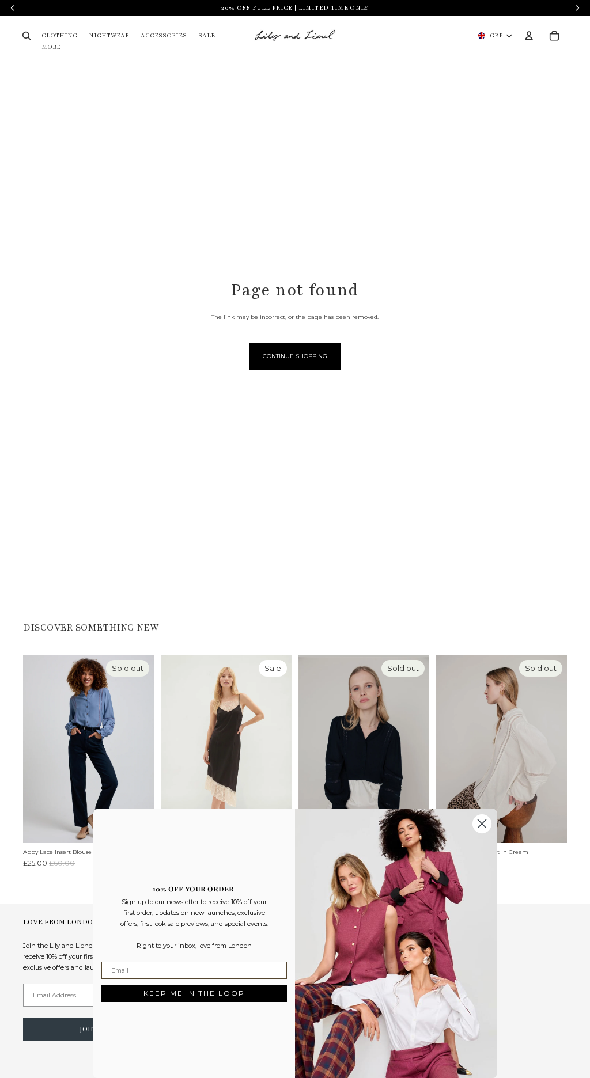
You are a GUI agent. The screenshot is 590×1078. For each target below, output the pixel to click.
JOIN (88, 1029)
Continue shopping (295, 356)
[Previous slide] (32, 748)
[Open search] (26, 35)
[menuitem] (51, 47)
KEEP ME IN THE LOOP (194, 993)
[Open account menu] (529, 35)
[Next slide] (145, 748)
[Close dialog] (482, 824)
